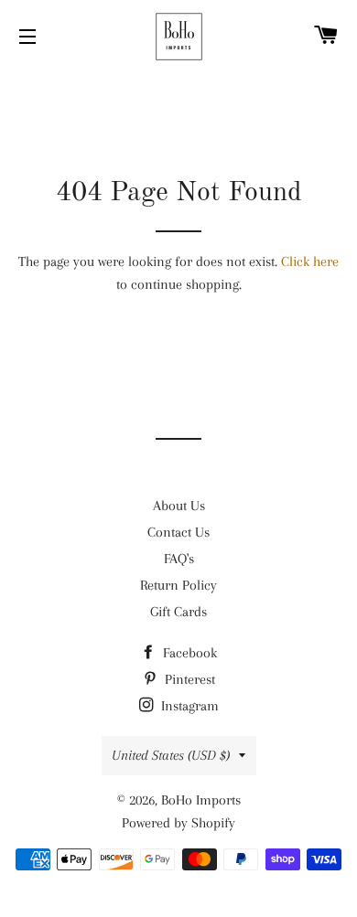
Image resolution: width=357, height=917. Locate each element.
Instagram (188, 706)
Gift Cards (178, 611)
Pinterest (188, 679)
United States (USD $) (171, 755)
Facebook (188, 653)
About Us (179, 505)
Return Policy (178, 585)
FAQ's (179, 558)
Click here (310, 261)
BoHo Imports (201, 800)
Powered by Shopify (178, 823)
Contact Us (178, 532)
